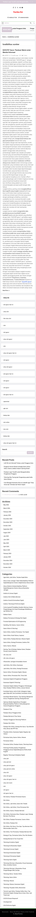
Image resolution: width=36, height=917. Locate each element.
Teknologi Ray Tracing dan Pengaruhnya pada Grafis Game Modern (16, 2)
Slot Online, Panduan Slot (10, 823)
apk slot (5, 408)
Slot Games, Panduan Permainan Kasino (14, 796)
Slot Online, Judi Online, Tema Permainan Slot (16, 807)
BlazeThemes (19, 913)
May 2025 (6, 543)
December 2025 (7, 519)
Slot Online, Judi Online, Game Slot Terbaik (15, 803)
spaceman (6, 401)
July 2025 (6, 536)
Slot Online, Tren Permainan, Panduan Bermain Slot (17, 832)
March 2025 (6, 550)
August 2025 (6, 532)
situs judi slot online (9, 769)
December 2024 (7, 560)
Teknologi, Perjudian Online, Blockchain (14, 887)
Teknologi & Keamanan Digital (11, 852)
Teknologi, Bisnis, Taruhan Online (12, 874)
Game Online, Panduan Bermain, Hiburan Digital (16, 639)
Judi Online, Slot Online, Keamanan (13, 665)
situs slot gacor (7, 339)
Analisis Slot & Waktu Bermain (11, 597)
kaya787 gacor (26, 281)
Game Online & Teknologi (10, 628)
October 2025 (7, 525)
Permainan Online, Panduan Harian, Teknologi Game (17, 744)
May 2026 (6, 505)
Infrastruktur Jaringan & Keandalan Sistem (15, 661)
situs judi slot (7, 762)
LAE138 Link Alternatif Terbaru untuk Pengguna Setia (18, 463)
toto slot (5, 429)
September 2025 (7, 529)
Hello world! (23, 494)
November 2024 (7, 564)
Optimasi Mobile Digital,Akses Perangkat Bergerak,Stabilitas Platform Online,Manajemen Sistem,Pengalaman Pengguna (16, 704)
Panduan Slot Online (9, 723)
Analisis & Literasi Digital (10, 593)
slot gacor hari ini (8, 304)
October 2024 (7, 567)
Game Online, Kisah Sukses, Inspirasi (13, 635)
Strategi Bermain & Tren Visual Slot (13, 839)
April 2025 (6, 546)
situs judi (6, 758)
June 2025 (6, 539)
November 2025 (7, 522)
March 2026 (6, 508)
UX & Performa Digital (9, 905)
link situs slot (7, 318)
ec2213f (6, 55)
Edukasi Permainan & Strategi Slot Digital (14, 618)
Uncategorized (7, 902)
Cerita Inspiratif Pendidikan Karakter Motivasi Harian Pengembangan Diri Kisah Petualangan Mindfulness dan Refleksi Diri (18, 609)
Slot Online (6, 800)
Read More (5, 290)
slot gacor (6, 332)
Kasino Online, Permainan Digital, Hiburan (15, 672)
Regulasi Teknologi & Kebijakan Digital (14, 755)
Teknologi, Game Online (10, 877)
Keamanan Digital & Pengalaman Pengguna (15, 679)
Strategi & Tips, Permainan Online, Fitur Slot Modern (17, 835)
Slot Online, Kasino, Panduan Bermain (13, 810)
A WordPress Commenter (10, 494)
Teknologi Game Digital (9, 859)
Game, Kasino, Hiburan (9, 646)
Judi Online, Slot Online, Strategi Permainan (15, 668)
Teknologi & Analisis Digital (11, 842)
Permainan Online (8, 741)
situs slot (6, 311)
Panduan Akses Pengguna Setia (12, 713)
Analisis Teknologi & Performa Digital (13, 604)
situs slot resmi (7, 783)
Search (4, 449)
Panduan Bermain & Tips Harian (12, 716)
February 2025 (7, 553)
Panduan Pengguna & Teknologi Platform (14, 719)
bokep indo (6, 415)
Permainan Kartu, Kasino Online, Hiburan (14, 737)
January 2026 (7, 515)
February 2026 (7, 512)
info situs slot (7, 654)
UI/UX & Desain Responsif (10, 898)
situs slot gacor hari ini (9, 353)
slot (4, 325)
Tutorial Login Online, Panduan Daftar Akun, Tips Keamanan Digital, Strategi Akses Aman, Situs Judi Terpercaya (17, 893)
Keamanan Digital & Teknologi (11, 682)
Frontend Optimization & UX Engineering (14, 621)
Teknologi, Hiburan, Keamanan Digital (13, 884)
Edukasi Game (7, 614)
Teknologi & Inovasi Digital (10, 849)
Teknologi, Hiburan (8, 880)
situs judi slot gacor (9, 765)
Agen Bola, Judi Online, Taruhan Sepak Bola (15, 577)
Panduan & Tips (7, 709)
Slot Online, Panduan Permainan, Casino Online (16, 819)
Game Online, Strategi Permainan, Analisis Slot (16, 642)
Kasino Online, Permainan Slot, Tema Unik (15, 675)
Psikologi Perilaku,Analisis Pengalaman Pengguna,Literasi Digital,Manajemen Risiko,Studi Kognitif (17, 749)
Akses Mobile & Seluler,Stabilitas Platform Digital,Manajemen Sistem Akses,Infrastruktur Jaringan (16, 588)
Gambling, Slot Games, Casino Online (13, 625)
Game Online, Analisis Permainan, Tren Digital (16, 632)
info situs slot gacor (9, 658)
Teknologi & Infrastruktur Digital (12, 846)
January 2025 (7, 557)
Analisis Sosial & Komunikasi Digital (13, 600)
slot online (6, 422)
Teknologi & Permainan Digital (11, 856)
